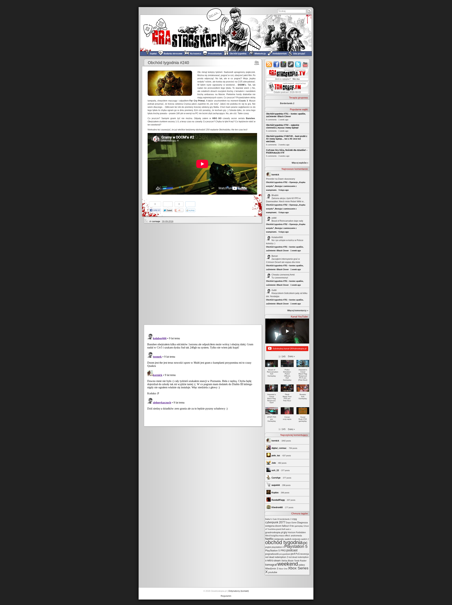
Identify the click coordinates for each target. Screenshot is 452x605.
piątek (268, 547)
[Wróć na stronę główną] (226, 33)
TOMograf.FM (286, 87)
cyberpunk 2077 (275, 522)
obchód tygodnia (284, 542)
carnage (156, 221)
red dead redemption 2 (276, 557)
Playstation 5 (296, 546)
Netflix (269, 539)
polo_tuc (276, 455)
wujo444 (276, 485)
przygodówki (284, 554)
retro (270, 560)
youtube (305, 64)
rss (269, 64)
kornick (275, 174)
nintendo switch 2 (300, 539)
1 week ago (295, 250)
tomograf (271, 564)
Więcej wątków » (300, 163)
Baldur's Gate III (272, 519)
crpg (294, 518)
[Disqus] (204, 273)
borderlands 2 (285, 519)
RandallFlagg (278, 500)
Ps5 (298, 554)
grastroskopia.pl (274, 532)
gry (285, 532)
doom (278, 525)
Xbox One (283, 569)
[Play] (287, 331)
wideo (301, 564)
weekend (287, 564)
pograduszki (272, 553)
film (292, 526)
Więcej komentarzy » (297, 310)
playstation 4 (278, 547)
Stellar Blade (287, 561)
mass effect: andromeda (290, 535)
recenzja (304, 554)
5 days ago (284, 190)
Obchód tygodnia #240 (168, 63)
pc (305, 542)
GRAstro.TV (286, 74)
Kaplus (275, 492)
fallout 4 (286, 526)
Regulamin (226, 596)
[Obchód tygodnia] (257, 62)
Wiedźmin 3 (271, 568)
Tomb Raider (300, 560)
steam (291, 64)
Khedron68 (277, 507)
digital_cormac (279, 448)
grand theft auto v (283, 529)
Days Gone (291, 523)
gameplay (299, 526)
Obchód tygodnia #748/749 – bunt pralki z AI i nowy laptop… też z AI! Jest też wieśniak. (286, 139)
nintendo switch (283, 539)
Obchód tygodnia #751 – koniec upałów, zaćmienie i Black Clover (286, 115)
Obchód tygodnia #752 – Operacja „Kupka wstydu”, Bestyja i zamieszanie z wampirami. (285, 186)
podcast (292, 550)
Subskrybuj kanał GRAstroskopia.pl (290, 348)
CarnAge (276, 478)
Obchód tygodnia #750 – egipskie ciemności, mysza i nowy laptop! (282, 126)
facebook (276, 64)
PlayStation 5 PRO (275, 550)
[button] (291, 356)
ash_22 (275, 470)
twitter (298, 64)
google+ (283, 64)
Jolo (274, 463)
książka (274, 535)
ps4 (293, 553)
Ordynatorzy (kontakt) (238, 591)
